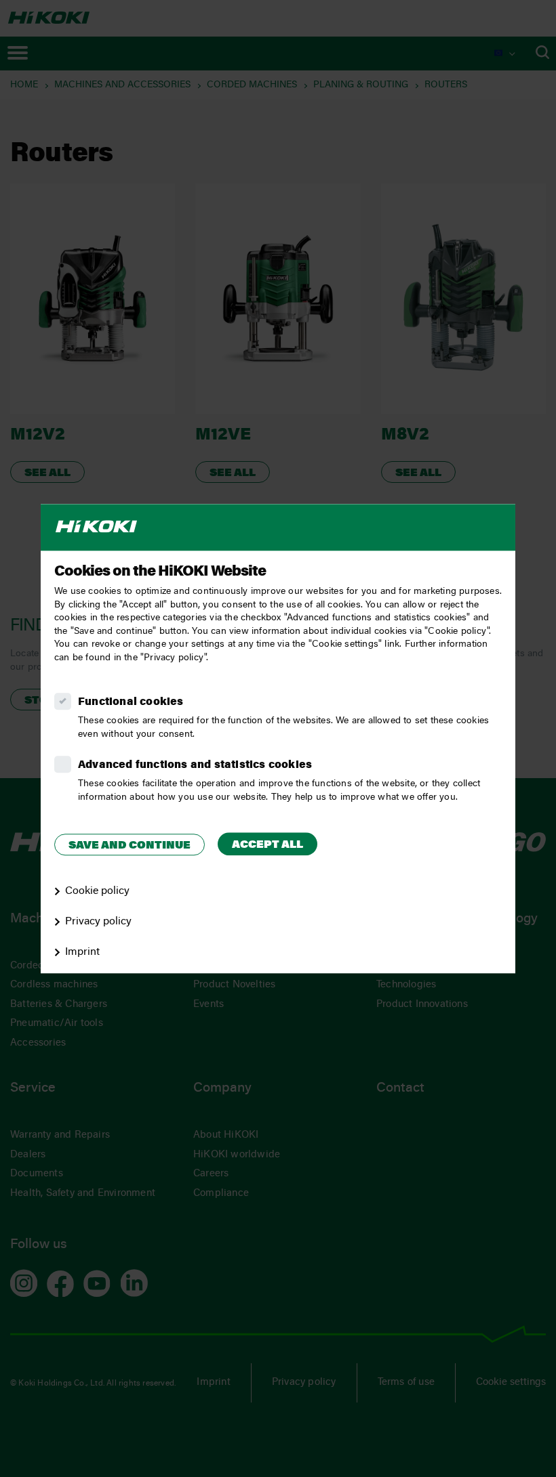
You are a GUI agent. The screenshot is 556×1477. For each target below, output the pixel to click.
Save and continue (129, 845)
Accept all (267, 845)
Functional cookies (131, 702)
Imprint (82, 952)
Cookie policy (97, 891)
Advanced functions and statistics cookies (195, 765)
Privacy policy (98, 921)
